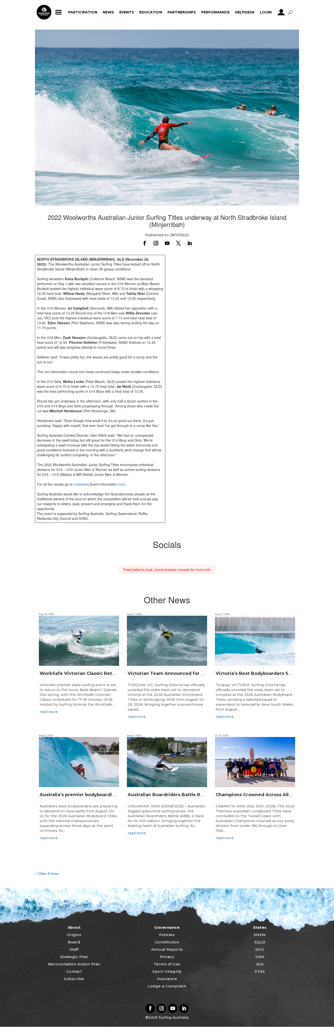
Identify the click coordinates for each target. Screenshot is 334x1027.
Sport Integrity (167, 971)
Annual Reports (167, 949)
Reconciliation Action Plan (74, 964)
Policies (167, 934)
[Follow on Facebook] (144, 243)
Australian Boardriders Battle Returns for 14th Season (190, 794)
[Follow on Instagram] (155, 243)
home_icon (44, 12)
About (74, 927)
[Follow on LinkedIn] (189, 243)
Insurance (167, 978)
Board (74, 942)
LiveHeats (81, 484)
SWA (260, 956)
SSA (260, 964)
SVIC (260, 949)
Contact (74, 971)
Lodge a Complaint (167, 986)
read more (49, 712)
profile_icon (281, 12)
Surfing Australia (173, 1017)
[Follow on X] (178, 243)
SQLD (260, 942)
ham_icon (58, 12)
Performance (215, 12)
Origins (74, 934)
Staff (74, 949)
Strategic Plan (74, 956)
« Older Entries (47, 873)
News (108, 12)
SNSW (260, 934)
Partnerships (181, 12)
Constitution (167, 942)
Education (150, 12)
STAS (260, 971)
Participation (82, 12)
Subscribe (74, 978)
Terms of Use (167, 964)
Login (266, 12)
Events (126, 12)
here (121, 484)
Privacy (167, 956)
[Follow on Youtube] (167, 243)
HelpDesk (245, 12)
